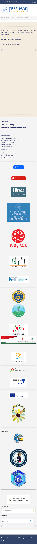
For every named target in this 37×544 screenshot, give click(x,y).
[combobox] (18, 510)
